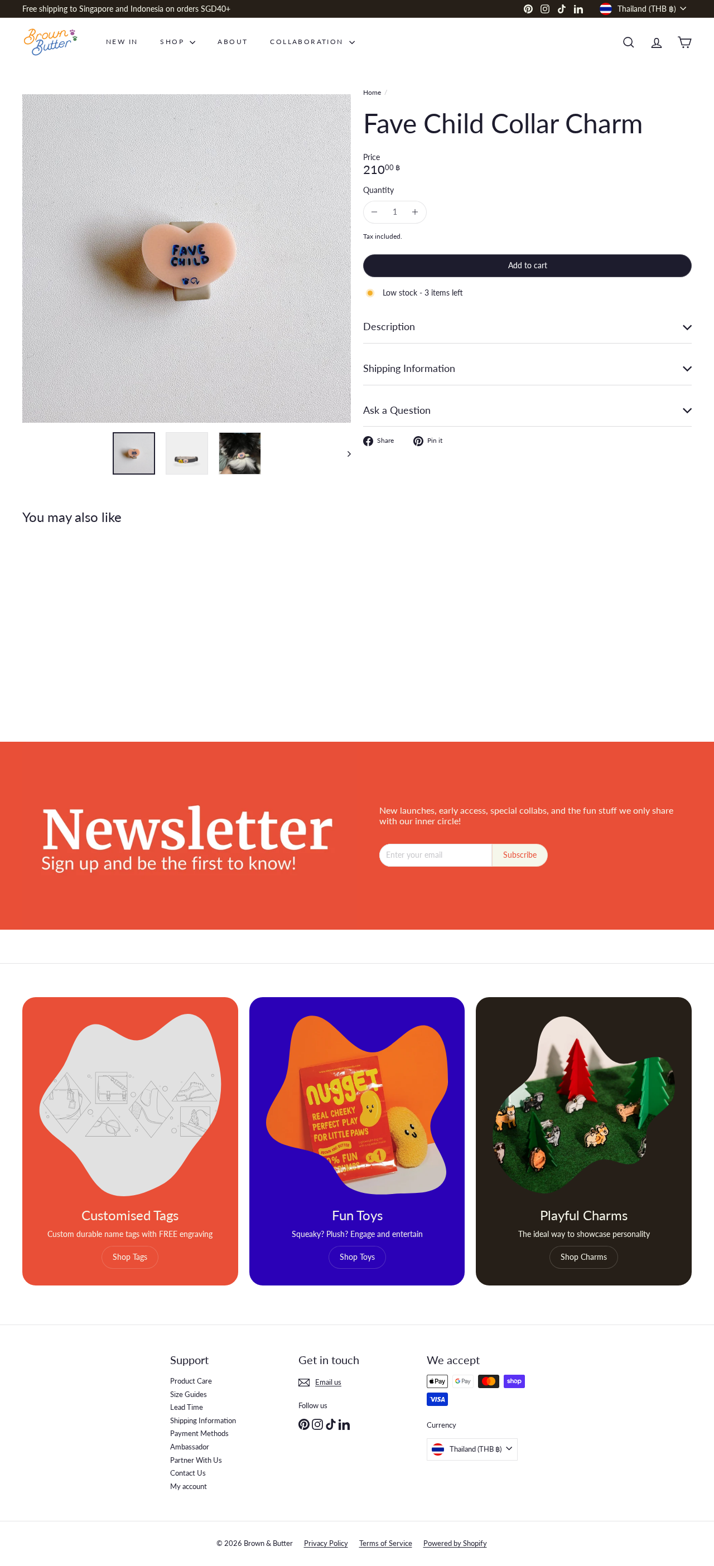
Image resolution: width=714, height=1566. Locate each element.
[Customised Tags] (130, 1105)
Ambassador (189, 1446)
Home (372, 92)
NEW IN (122, 41)
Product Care (191, 1380)
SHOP (173, 41)
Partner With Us (196, 1460)
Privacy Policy (326, 1543)
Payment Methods (199, 1433)
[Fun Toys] (357, 1105)
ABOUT (233, 41)
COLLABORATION (308, 41)
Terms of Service (385, 1543)
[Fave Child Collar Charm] (73, 625)
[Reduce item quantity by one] (374, 212)
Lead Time (186, 1407)
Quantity (378, 190)
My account (188, 1486)
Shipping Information (203, 1420)
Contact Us (188, 1472)
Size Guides (188, 1394)
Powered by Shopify (455, 1543)
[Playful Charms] (584, 1105)
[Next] (344, 453)
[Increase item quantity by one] (415, 212)
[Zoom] (186, 258)
